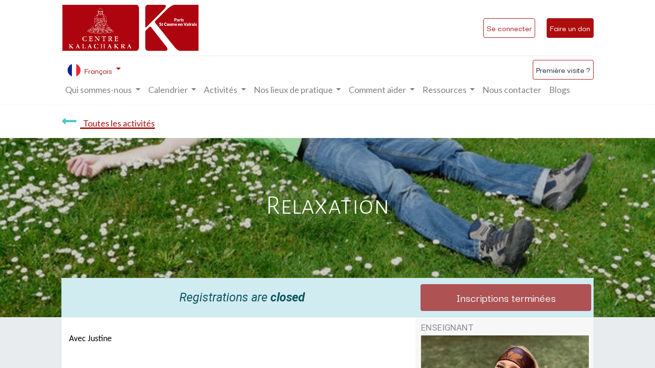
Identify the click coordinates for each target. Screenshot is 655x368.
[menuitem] (512, 90)
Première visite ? (563, 69)
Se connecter (509, 28)
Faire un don (570, 28)
